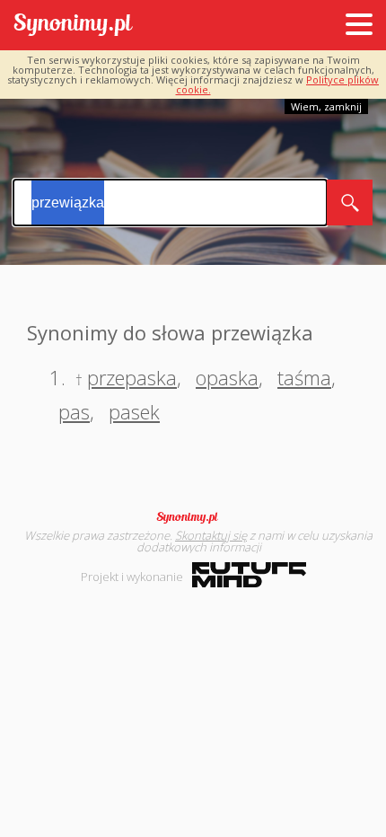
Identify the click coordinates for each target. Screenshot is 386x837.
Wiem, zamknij (326, 106)
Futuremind (249, 574)
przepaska (132, 377)
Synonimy (193, 517)
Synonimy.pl (73, 25)
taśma (304, 377)
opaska (227, 377)
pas (74, 411)
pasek (134, 411)
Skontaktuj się (211, 535)
